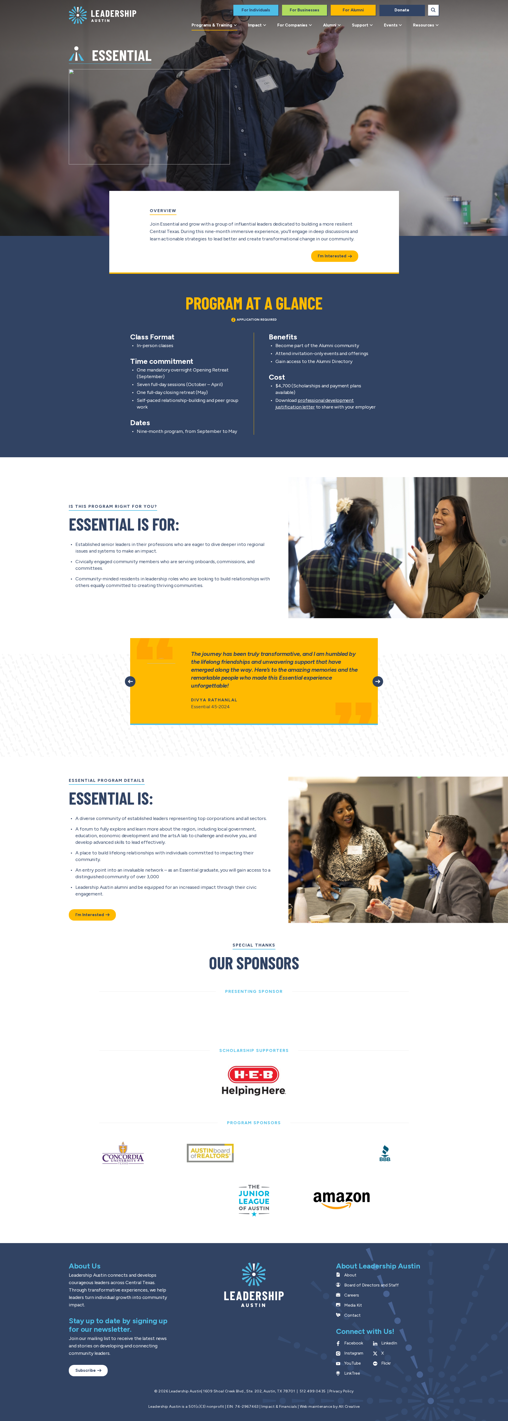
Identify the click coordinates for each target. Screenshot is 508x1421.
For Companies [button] (292, 25)
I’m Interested (332, 255)
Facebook (353, 1343)
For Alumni (353, 9)
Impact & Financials (279, 1406)
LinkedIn (389, 1343)
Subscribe (85, 1370)
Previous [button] (130, 681)
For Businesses (304, 9)
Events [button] (390, 25)
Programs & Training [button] (212, 25)
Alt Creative (349, 1406)
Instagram (353, 1353)
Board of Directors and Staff (371, 1285)
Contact (352, 1315)
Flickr (386, 1363)
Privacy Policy (341, 1391)
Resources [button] (423, 25)
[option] (254, 681)
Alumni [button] (329, 25)
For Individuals (256, 9)
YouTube (352, 1363)
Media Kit (353, 1305)
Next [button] (378, 681)
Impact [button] (255, 25)
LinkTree (352, 1373)
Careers (351, 1295)
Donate (401, 9)
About (350, 1274)
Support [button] (360, 25)
